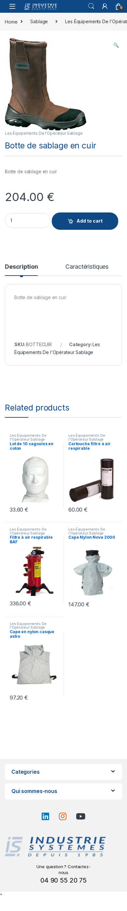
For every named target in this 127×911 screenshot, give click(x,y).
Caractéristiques (86, 267)
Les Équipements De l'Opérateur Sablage (44, 133)
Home (11, 21)
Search (91, 6)
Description (21, 267)
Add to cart (90, 221)
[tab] (21, 270)
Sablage (39, 21)
